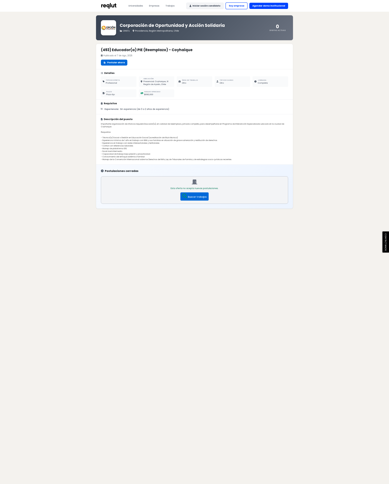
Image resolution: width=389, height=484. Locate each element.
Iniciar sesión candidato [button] (206, 5)
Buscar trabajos (197, 197)
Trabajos (170, 5)
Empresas (154, 5)
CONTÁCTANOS (385, 242)
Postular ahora (116, 62)
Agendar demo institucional (270, 6)
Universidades (135, 5)
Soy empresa (236, 5)
